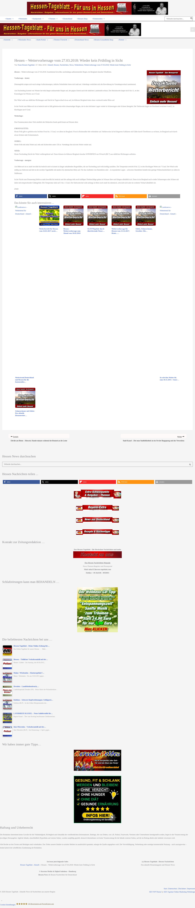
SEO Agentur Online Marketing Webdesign (179, 892)
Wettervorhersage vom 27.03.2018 (96, 65)
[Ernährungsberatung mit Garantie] (97, 799)
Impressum (191, 889)
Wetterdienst (78, 65)
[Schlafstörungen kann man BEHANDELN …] (97, 609)
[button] (12, 19)
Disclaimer (182, 889)
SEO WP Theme (155, 892)
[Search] (191, 19)
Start (165, 889)
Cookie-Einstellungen (7, 905)
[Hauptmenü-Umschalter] (192, 29)
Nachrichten (64, 65)
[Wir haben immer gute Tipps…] (97, 760)
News (71, 65)
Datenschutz (172, 889)
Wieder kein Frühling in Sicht (120, 65)
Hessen (56, 65)
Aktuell (50, 65)
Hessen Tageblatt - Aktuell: (29, 865)
